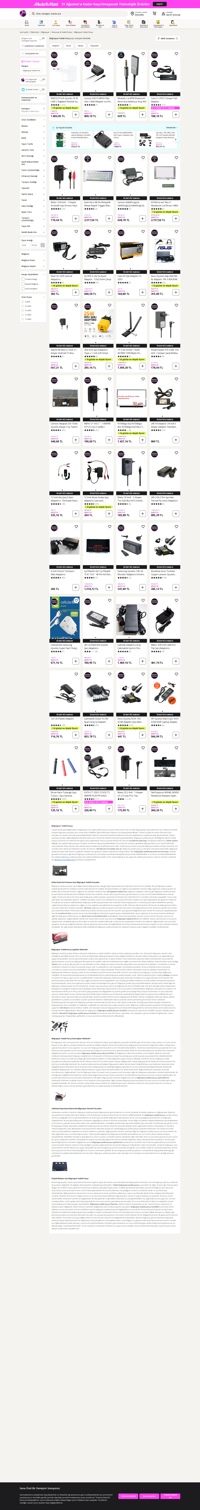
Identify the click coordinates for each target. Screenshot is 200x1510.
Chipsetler (94, 45)
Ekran (68, 45)
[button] (62, 91)
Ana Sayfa (24, 32)
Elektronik (35, 32)
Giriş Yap (176, 14)
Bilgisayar (45, 32)
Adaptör (55, 45)
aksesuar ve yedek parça (65, 859)
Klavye (81, 45)
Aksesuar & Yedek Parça (62, 32)
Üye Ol (169, 14)
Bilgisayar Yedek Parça (83, 32)
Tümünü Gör (171, 128)
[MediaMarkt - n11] (100, 4)
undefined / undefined (34, 46)
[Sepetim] (154, 13)
